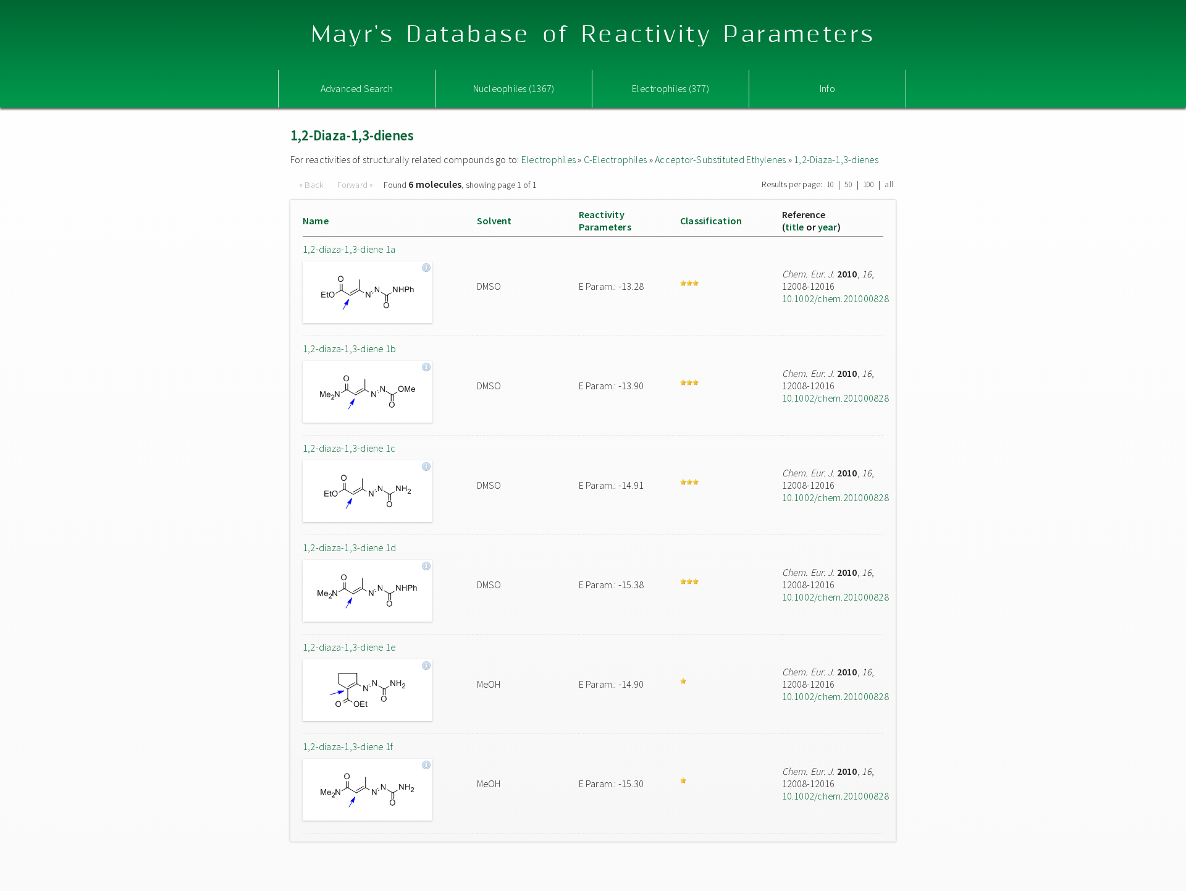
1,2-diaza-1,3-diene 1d (349, 547)
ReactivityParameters (605, 220)
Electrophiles (548, 159)
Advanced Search (357, 88)
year (828, 227)
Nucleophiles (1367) (514, 88)
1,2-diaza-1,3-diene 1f (348, 746)
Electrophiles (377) (670, 88)
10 (830, 184)
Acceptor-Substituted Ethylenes (720, 159)
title (794, 227)
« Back (312, 184)
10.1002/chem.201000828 (835, 298)
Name (316, 220)
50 (848, 184)
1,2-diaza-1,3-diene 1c (349, 448)
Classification (711, 220)
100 (869, 184)
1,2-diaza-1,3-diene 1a (349, 249)
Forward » (355, 184)
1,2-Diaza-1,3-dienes (836, 159)
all (889, 184)
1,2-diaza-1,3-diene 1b (349, 348)
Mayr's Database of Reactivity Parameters (593, 35)
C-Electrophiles (615, 159)
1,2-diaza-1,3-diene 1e (349, 647)
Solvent (494, 220)
